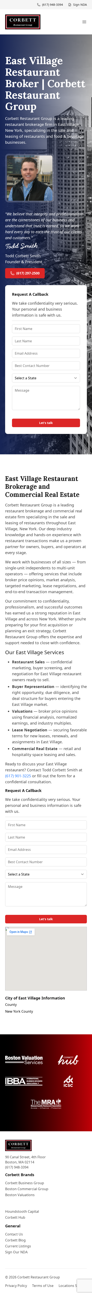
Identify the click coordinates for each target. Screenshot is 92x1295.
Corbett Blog (15, 1240)
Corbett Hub (15, 1217)
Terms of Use (42, 1285)
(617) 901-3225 (18, 775)
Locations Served (72, 1285)
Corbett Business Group (24, 1183)
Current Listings (18, 1246)
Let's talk (46, 423)
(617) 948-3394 (16, 1167)
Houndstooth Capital (22, 1211)
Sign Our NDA (16, 1252)
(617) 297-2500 (28, 273)
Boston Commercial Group (26, 1189)
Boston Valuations (20, 1195)
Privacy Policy (16, 1285)
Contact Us (14, 1234)
